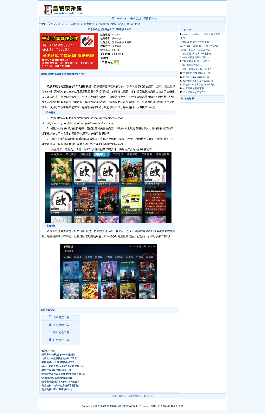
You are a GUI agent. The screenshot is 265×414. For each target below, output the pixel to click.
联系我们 (148, 396)
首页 (112, 18)
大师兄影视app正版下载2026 (197, 69)
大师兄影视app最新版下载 (196, 73)
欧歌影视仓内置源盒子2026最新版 (119, 23)
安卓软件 (122, 18)
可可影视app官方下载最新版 (196, 53)
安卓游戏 (135, 18)
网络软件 (148, 18)
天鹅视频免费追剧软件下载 (196, 61)
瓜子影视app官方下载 (194, 92)
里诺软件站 (58, 23)
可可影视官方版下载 (192, 65)
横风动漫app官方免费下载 (195, 42)
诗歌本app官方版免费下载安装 (199, 84)
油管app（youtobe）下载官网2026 (200, 46)
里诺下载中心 (119, 396)
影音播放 (89, 23)
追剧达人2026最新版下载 (196, 76)
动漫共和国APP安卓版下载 (196, 49)
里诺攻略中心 (135, 396)
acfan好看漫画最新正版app (196, 57)
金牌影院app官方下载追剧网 (198, 80)
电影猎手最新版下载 (193, 88)
